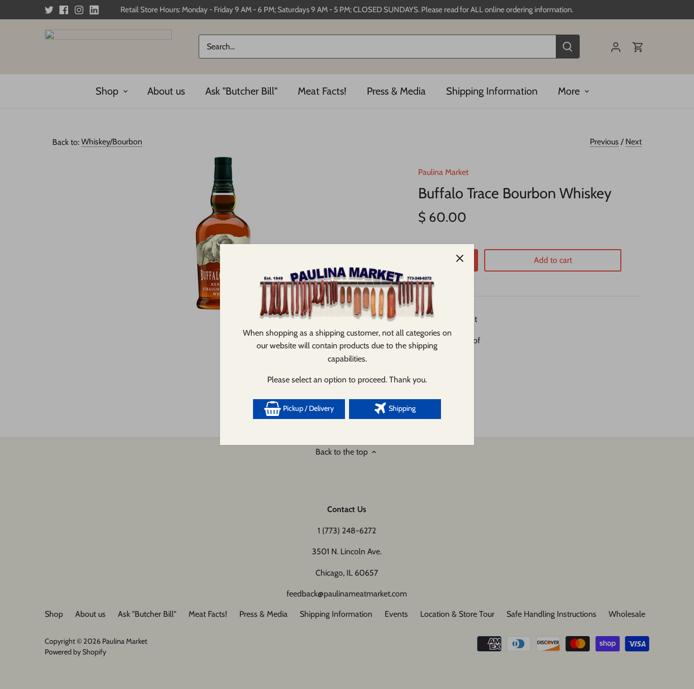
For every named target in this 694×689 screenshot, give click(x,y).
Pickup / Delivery (307, 408)
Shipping (401, 408)
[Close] (460, 258)
